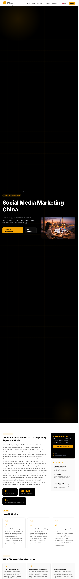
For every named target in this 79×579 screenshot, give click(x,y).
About (33, 3)
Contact (72, 3)
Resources (54, 3)
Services (39, 3)
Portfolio (47, 3)
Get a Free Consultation (9, 230)
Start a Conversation (62, 446)
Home (28, 3)
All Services (9, 191)
